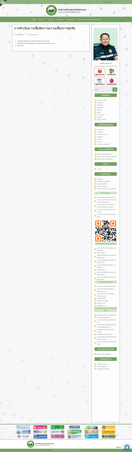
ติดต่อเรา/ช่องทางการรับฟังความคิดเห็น (89, 19)
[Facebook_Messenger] (127, 447)
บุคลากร (41, 19)
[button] (42, 19)
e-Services (60, 19)
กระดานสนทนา (70, 19)
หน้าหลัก (33, 19)
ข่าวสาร (50, 19)
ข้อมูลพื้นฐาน (20, 34)
